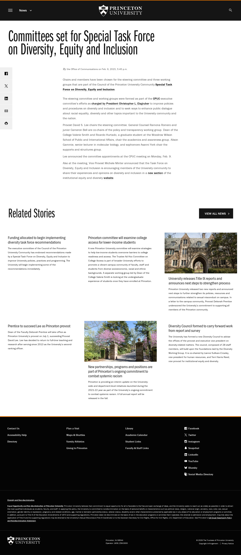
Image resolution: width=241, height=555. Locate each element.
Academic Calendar (136, 435)
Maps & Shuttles (75, 435)
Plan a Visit (72, 428)
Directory (12, 441)
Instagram (194, 441)
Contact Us (13, 428)
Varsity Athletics (75, 441)
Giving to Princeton (76, 448)
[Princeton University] (23, 541)
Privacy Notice (228, 544)
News (23, 10)
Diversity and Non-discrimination (20, 500)
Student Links (133, 441)
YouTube (193, 461)
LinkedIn (193, 454)
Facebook (193, 428)
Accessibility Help (17, 435)
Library (129, 428)
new (155, 173)
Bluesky (192, 467)
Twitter (192, 435)
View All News (215, 213)
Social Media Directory (200, 474)
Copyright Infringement (208, 544)
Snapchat (193, 448)
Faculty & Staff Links (137, 448)
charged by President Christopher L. (120, 103)
